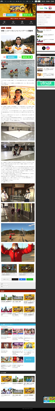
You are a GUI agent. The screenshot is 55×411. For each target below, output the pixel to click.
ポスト (16, 279)
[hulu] (39, 1)
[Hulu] (26, 14)
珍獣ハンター (40, 15)
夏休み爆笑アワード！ (5, 383)
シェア (23, 279)
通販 (32, 1)
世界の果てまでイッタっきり (42, 22)
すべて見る (17, 319)
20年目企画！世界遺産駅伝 (28, 395)
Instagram (48, 48)
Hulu (25, 57)
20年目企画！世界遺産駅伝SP (17, 383)
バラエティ (5, 284)
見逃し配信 (31, 23)
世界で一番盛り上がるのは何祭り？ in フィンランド (29, 384)
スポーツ (21, 1)
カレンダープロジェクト (42, 19)
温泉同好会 (48, 17)
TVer (10, 57)
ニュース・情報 (9, 1)
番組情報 (22, 23)
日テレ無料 (50, 8)
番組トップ (4, 23)
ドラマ (5, 1)
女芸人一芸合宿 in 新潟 (16, 395)
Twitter (44, 48)
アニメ (24, 1)
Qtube (49, 15)
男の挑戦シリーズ (41, 24)
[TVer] (36, 1)
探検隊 (45, 15)
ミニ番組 (27, 1)
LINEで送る (30, 279)
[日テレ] (2, 1)
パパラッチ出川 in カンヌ (5, 395)
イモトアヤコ (6, 286)
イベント (30, 1)
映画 (18, 1)
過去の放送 (13, 23)
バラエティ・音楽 (14, 1)
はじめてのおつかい (41, 17)
